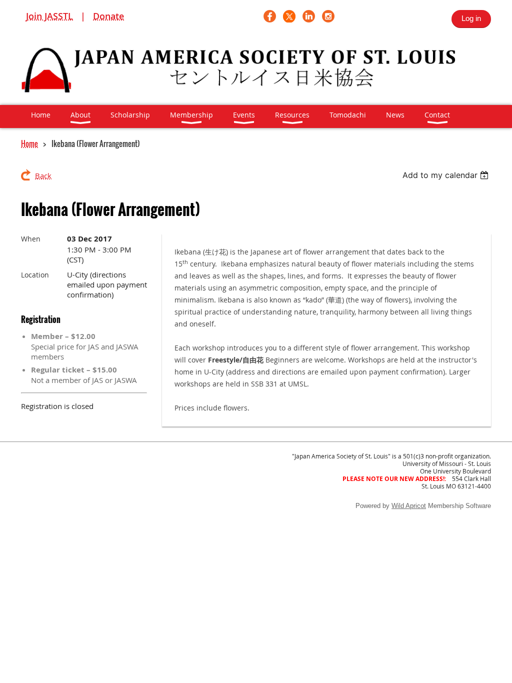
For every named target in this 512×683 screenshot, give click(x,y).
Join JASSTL (49, 16)
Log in (471, 18)
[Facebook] (270, 16)
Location (35, 275)
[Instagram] (328, 16)
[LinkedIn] (308, 16)
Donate (108, 16)
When (30, 239)
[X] (289, 16)
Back (43, 175)
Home (29, 143)
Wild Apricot (409, 506)
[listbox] (446, 175)
